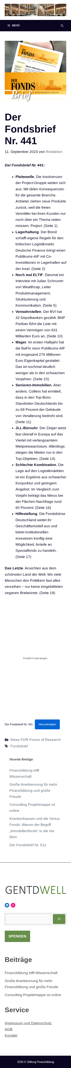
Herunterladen (47, 724)
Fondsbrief (19, 746)
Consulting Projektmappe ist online (33, 995)
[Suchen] (59, 919)
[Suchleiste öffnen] (62, 25)
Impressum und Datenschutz (28, 1023)
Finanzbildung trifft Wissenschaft (31, 973)
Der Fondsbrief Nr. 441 (19, 724)
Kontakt (11, 1035)
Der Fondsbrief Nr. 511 (27, 845)
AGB (8, 1029)
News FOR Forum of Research (35, 740)
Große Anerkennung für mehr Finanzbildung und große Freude (33, 790)
